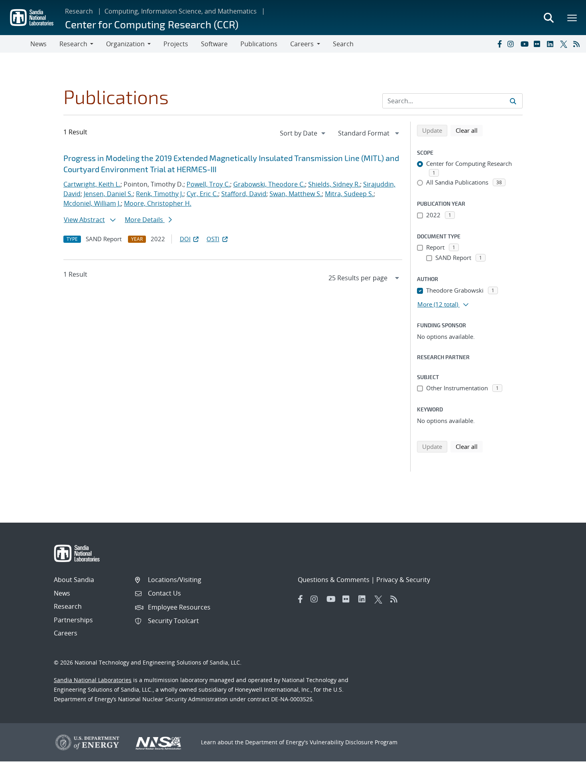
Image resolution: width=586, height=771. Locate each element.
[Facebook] (499, 44)
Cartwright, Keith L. (91, 184)
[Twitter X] (565, 44)
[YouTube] (525, 44)
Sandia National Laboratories (93, 680)
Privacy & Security (403, 579)
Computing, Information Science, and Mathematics (180, 11)
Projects (175, 43)
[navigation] (303, 133)
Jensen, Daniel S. (108, 193)
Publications (258, 43)
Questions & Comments (334, 579)
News (38, 43)
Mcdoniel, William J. (92, 203)
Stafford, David (243, 193)
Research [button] (73, 43)
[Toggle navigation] (15, 44)
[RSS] (578, 44)
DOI (185, 239)
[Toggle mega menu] (572, 17)
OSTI (212, 239)
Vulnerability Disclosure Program (353, 742)
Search (343, 43)
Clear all (469, 130)
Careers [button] (302, 43)
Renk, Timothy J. (159, 193)
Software (214, 43)
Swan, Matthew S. (295, 193)
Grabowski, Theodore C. (269, 184)
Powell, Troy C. (208, 184)
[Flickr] (538, 44)
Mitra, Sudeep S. (349, 193)
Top (562, 761)
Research (79, 11)
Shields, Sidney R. (334, 184)
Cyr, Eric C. (202, 193)
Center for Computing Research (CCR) (151, 24)
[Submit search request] (513, 100)
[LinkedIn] (552, 44)
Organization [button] (125, 43)
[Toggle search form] (548, 17)
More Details (145, 219)
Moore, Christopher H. (157, 203)
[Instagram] (512, 44)
